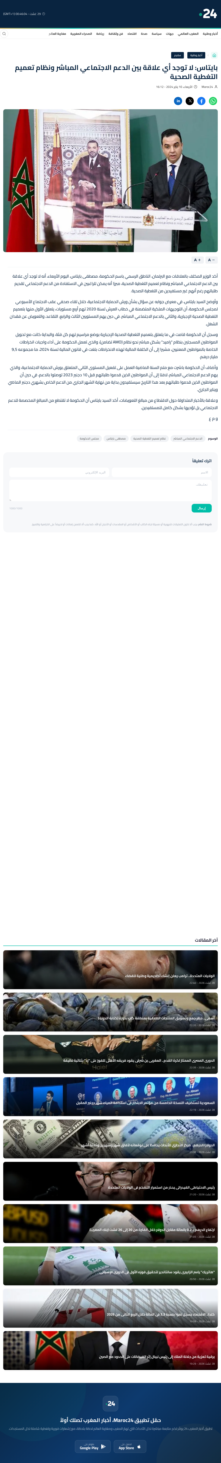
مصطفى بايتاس (116, 438)
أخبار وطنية (210, 33)
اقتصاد (132, 33)
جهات (170, 33)
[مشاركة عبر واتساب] (213, 101)
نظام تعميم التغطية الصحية (149, 438)
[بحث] (4, 34)
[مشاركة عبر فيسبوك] (201, 101)
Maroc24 (207, 86)
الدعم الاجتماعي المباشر (188, 438)
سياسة (157, 33)
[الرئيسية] (214, 55)
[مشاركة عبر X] (189, 101)
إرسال (202, 508)
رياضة (100, 33)
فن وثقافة (116, 33)
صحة (144, 33)
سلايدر (177, 55)
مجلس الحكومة (89, 438)
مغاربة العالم (57, 33)
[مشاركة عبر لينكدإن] (178, 101)
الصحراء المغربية (81, 33)
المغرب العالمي (188, 33)
